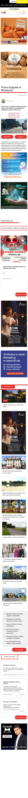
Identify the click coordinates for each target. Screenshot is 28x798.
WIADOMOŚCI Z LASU (10, 21)
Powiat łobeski (9, 17)
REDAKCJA (7, 27)
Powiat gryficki (9, 15)
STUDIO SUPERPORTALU (11, 23)
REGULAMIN (7, 29)
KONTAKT (6, 25)
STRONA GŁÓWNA (9, 12)
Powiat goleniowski (10, 19)
